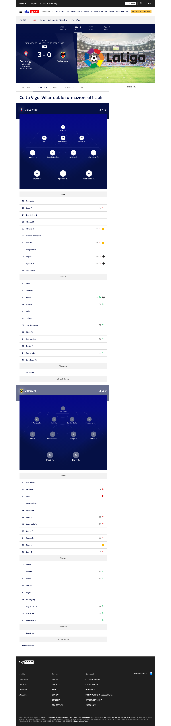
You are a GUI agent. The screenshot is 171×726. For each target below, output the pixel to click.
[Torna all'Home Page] (31, 11)
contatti (139, 717)
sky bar (55, 695)
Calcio (23, 20)
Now (54, 690)
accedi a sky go (141, 673)
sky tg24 (23, 685)
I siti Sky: (22, 674)
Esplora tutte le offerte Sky (44, 4)
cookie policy (92, 685)
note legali (91, 690)
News (42, 20)
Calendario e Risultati (58, 20)
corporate (91, 705)
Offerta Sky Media (94, 700)
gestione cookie (93, 680)
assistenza (131, 717)
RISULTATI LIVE (62, 12)
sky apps (56, 685)
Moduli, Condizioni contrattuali (52, 717)
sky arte (23, 695)
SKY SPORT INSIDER (141, 12)
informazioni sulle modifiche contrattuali (92, 717)
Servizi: (55, 674)
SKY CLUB (109, 12)
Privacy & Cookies (70, 717)
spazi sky (56, 700)
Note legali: (90, 674)
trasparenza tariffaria (118, 717)
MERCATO (98, 12)
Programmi (57, 705)
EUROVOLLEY (122, 12)
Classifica (75, 20)
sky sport (23, 680)
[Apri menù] (21, 11)
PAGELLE (88, 12)
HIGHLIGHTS (76, 12)
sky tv (55, 680)
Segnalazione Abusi (81, 721)
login (148, 4)
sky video (23, 690)
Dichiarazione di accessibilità (99, 695)
